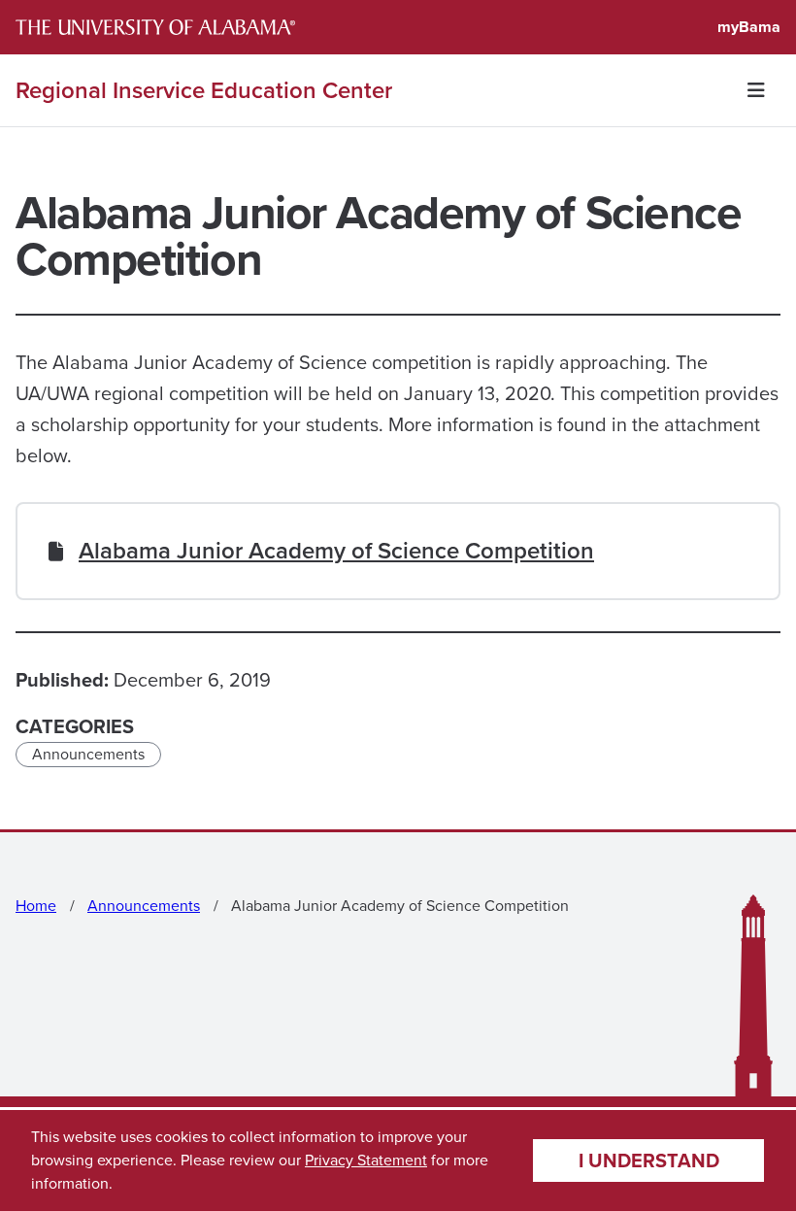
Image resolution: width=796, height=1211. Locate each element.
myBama (748, 27)
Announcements (88, 754)
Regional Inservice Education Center (204, 90)
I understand (649, 1160)
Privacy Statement (366, 1160)
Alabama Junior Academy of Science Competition (336, 550)
